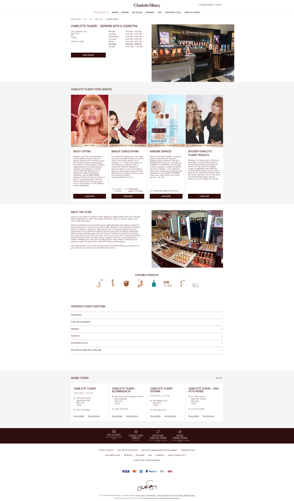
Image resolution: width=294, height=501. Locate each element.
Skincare (125, 12)
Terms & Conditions (163, 495)
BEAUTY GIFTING (82, 151)
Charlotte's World (192, 12)
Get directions (94, 416)
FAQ (150, 455)
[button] (147, 315)
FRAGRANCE (150, 12)
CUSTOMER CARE (112, 455)
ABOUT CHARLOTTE (176, 455)
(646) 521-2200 (77, 41)
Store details (79, 416)
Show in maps (88, 55)
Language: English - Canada (210, 5)
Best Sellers (137, 12)
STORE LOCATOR (106, 450)
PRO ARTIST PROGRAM (127, 450)
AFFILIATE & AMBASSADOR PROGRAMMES (159, 450)
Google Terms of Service (168, 498)
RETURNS (140, 455)
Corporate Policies (177, 495)
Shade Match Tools (173, 12)
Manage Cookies (189, 495)
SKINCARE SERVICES (161, 151)
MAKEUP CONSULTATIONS (125, 151)
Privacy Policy (140, 495)
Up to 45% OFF (99, 12)
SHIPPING (128, 455)
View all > (219, 378)
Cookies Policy (151, 495)
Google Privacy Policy (150, 498)
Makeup (115, 12)
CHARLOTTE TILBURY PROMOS (147, 460)
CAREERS (160, 455)
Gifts (160, 12)
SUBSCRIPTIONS (188, 450)
